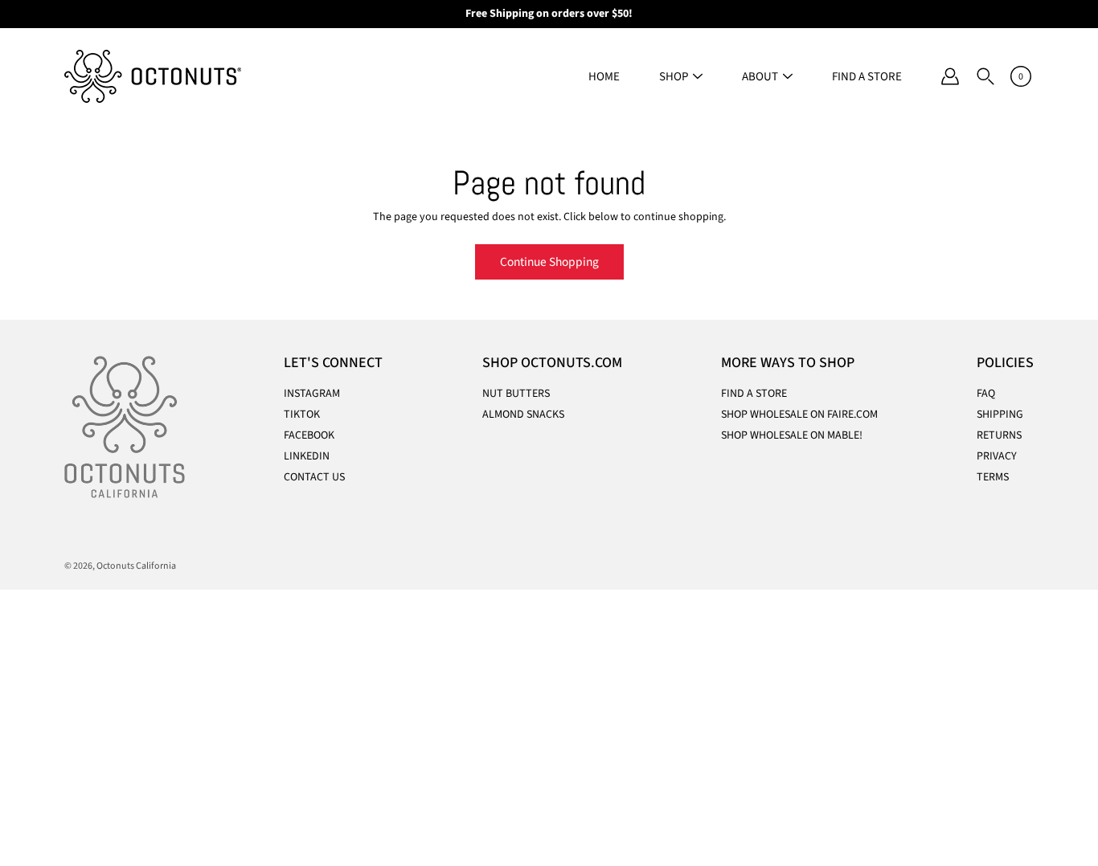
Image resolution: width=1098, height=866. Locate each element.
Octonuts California (136, 566)
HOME (604, 76)
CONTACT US (314, 477)
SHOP (673, 76)
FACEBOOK (309, 435)
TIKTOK (302, 414)
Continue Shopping (549, 262)
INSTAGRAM (312, 394)
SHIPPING (1000, 414)
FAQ (986, 394)
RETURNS (999, 435)
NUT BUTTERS (516, 394)
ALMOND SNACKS (523, 414)
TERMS (993, 477)
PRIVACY (997, 456)
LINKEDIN (307, 456)
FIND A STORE (867, 76)
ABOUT (760, 76)
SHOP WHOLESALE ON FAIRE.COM (799, 414)
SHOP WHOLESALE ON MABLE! (791, 435)
